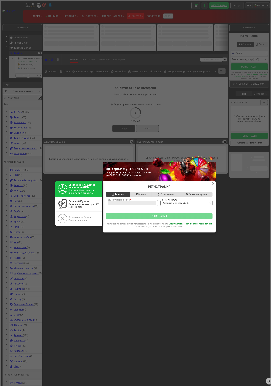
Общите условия (176, 227)
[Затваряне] (213, 180)
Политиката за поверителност (199, 227)
